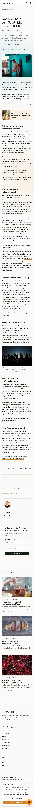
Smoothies (6, 486)
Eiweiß (19, 483)
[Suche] (26, 3)
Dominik (4, 44)
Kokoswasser (17, 486)
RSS (3, 766)
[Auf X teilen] (16, 49)
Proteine (17, 480)
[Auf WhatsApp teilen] (8, 49)
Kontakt (4, 757)
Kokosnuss (28, 486)
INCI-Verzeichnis (7, 742)
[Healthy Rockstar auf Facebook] (7, 727)
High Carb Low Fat (8, 483)
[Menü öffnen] (30, 3)
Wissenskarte (6, 739)
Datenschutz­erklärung (22, 794)
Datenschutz (5, 763)
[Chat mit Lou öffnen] (29, 802)
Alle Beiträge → (9, 515)
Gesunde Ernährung (8, 9)
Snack (26, 483)
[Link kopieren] (24, 49)
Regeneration (7, 488)
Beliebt (4, 737)
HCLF (25, 480)
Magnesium (28, 258)
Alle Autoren (5, 748)
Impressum (5, 760)
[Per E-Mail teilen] (20, 49)
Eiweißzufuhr (11, 398)
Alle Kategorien (6, 745)
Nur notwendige (17, 798)
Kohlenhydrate (7, 480)
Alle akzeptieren (17, 802)
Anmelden (17, 553)
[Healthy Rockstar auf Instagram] (3, 727)
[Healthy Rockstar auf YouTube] (12, 727)
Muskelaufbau (18, 488)
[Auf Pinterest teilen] (12, 49)
